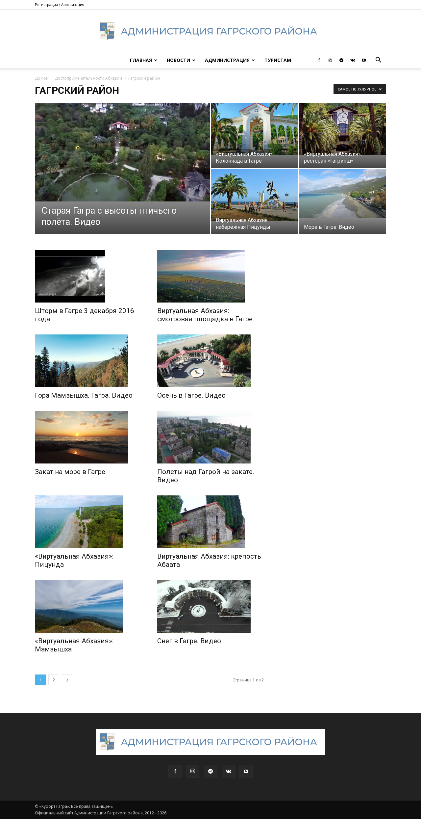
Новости (178, 60)
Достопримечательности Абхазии (88, 78)
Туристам (277, 60)
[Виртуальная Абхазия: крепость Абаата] (210, 521)
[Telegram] (341, 60)
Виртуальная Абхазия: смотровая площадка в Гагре (205, 315)
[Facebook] (319, 60)
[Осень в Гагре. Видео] (210, 360)
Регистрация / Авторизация (59, 4)
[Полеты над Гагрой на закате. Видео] (210, 437)
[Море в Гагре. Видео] (342, 193)
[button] (378, 61)
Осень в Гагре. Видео (191, 395)
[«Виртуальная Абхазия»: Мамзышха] (88, 606)
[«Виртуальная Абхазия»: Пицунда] (88, 521)
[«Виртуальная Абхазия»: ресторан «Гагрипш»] (342, 129)
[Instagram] (330, 60)
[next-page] (67, 679)
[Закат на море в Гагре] (88, 437)
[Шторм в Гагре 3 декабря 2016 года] (88, 276)
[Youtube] (364, 60)
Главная (141, 60)
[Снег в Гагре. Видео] (210, 606)
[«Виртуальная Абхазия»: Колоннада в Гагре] (254, 129)
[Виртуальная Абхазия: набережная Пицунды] (254, 195)
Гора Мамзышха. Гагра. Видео (84, 395)
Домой (42, 78)
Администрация (227, 60)
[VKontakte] (353, 60)
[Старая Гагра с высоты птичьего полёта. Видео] (122, 152)
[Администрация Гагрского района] (210, 31)
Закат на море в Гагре (70, 472)
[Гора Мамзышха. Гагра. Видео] (88, 360)
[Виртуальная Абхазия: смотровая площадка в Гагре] (210, 276)
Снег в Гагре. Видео (189, 641)
